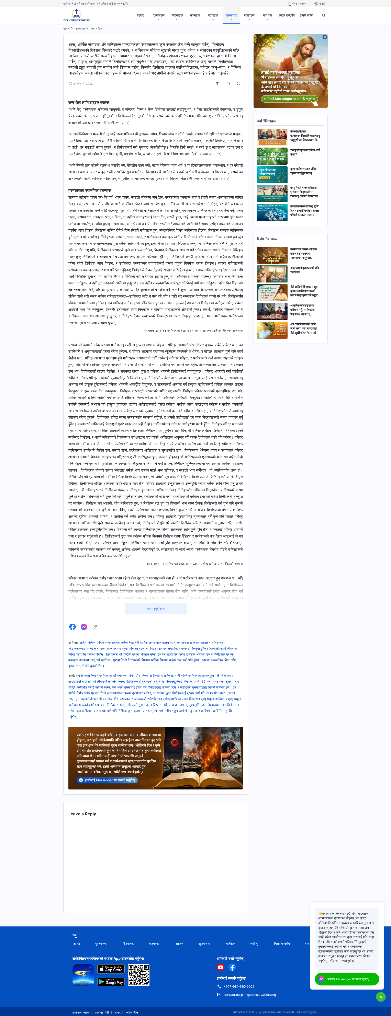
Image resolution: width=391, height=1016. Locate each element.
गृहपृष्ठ (140, 15)
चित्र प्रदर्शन (287, 15)
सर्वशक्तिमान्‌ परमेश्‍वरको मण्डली (278, 1012)
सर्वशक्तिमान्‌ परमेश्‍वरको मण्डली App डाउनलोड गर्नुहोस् (108, 958)
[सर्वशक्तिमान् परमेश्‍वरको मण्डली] (76, 15)
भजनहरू (195, 15)
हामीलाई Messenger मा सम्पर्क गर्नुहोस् (347, 979)
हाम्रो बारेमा (306, 15)
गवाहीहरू (249, 15)
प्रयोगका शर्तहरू (80, 1012)
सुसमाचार (231, 15)
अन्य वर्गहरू (96, 28)
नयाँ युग (267, 15)
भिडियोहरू (177, 15)
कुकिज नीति (132, 1012)
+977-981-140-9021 (238, 986)
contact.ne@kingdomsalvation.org (249, 995)
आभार (118, 1012)
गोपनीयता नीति (101, 1012)
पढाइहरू (213, 15)
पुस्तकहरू (159, 15)
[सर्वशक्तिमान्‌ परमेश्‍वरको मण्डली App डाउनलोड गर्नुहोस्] (83, 975)
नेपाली (322, 3)
